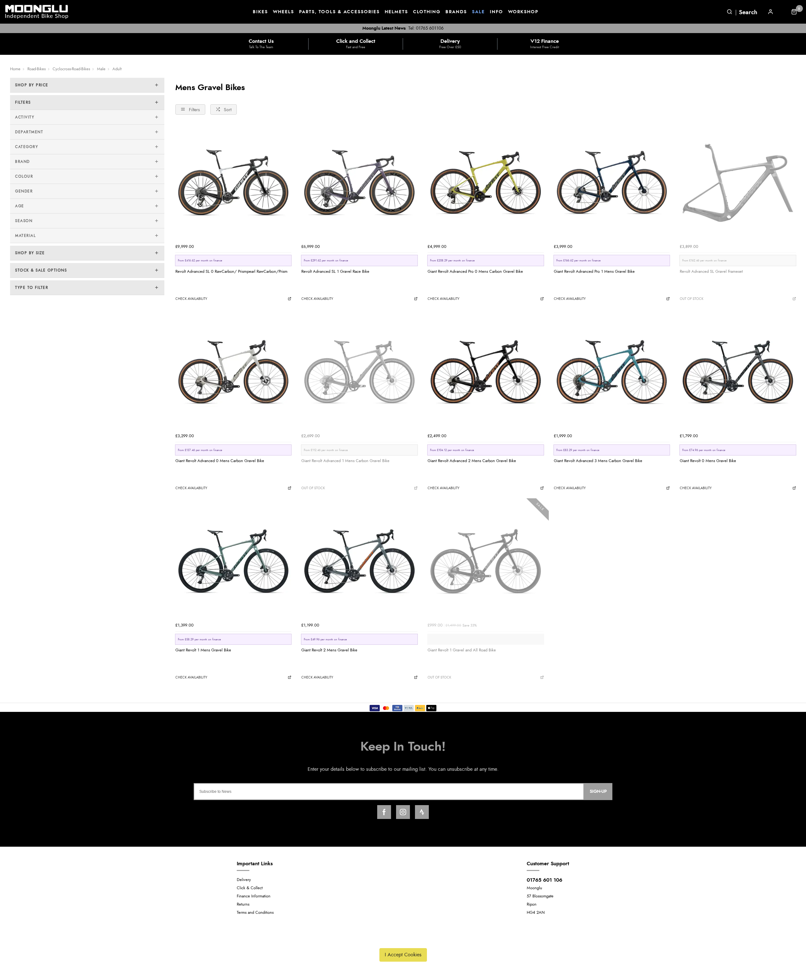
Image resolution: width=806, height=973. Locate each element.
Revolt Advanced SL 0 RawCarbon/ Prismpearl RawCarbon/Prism (231, 271)
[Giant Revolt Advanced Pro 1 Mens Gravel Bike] (612, 183)
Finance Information (253, 896)
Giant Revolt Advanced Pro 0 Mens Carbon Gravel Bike (475, 271)
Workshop (523, 12)
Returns (243, 904)
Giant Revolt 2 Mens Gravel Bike (329, 650)
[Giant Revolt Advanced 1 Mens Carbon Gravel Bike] (359, 372)
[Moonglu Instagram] (403, 812)
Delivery (244, 880)
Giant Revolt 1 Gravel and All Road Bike (462, 650)
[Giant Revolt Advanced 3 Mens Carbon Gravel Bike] (612, 372)
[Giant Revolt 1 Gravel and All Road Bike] (486, 561)
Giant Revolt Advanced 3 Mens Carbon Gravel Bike (598, 461)
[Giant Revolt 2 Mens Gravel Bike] (359, 561)
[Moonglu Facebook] (384, 812)
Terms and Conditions (255, 913)
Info (496, 12)
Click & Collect (250, 888)
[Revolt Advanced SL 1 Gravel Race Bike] (359, 183)
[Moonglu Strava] (422, 812)
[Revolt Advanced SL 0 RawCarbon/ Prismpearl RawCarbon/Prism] (233, 183)
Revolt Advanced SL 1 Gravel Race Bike (335, 271)
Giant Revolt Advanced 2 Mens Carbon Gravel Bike (472, 461)
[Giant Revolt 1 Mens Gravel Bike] (233, 561)
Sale (478, 12)
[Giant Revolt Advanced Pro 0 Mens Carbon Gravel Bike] (486, 183)
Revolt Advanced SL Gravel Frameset (711, 271)
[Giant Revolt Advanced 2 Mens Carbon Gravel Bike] (486, 372)
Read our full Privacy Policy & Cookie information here (403, 940)
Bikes (260, 12)
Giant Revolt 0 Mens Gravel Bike (708, 461)
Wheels (283, 12)
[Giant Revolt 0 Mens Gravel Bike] (738, 372)
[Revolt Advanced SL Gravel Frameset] (738, 183)
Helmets (396, 12)
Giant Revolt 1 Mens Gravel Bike (203, 650)
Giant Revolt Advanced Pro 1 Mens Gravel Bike (594, 271)
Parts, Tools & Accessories (339, 12)
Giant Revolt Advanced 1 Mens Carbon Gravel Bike (345, 461)
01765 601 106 (544, 880)
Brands (456, 12)
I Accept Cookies (403, 954)
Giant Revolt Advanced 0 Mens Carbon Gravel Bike (219, 461)
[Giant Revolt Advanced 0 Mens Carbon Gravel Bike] (233, 372)
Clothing (426, 12)
